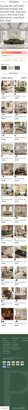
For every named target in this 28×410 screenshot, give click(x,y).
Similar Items (7, 78)
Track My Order (6, 342)
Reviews (14, 342)
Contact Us (5, 340)
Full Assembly (15, 345)
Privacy (7, 359)
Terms (4, 359)
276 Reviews (4, 50)
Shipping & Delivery (7, 344)
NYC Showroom (15, 349)
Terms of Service (6, 353)
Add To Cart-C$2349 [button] (18, 408)
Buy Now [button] (4, 408)
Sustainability (15, 344)
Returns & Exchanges (7, 347)
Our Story (14, 340)
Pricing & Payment (7, 345)
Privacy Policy (6, 349)
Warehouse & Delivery (17, 347)
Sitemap (11, 359)
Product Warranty (7, 351)
